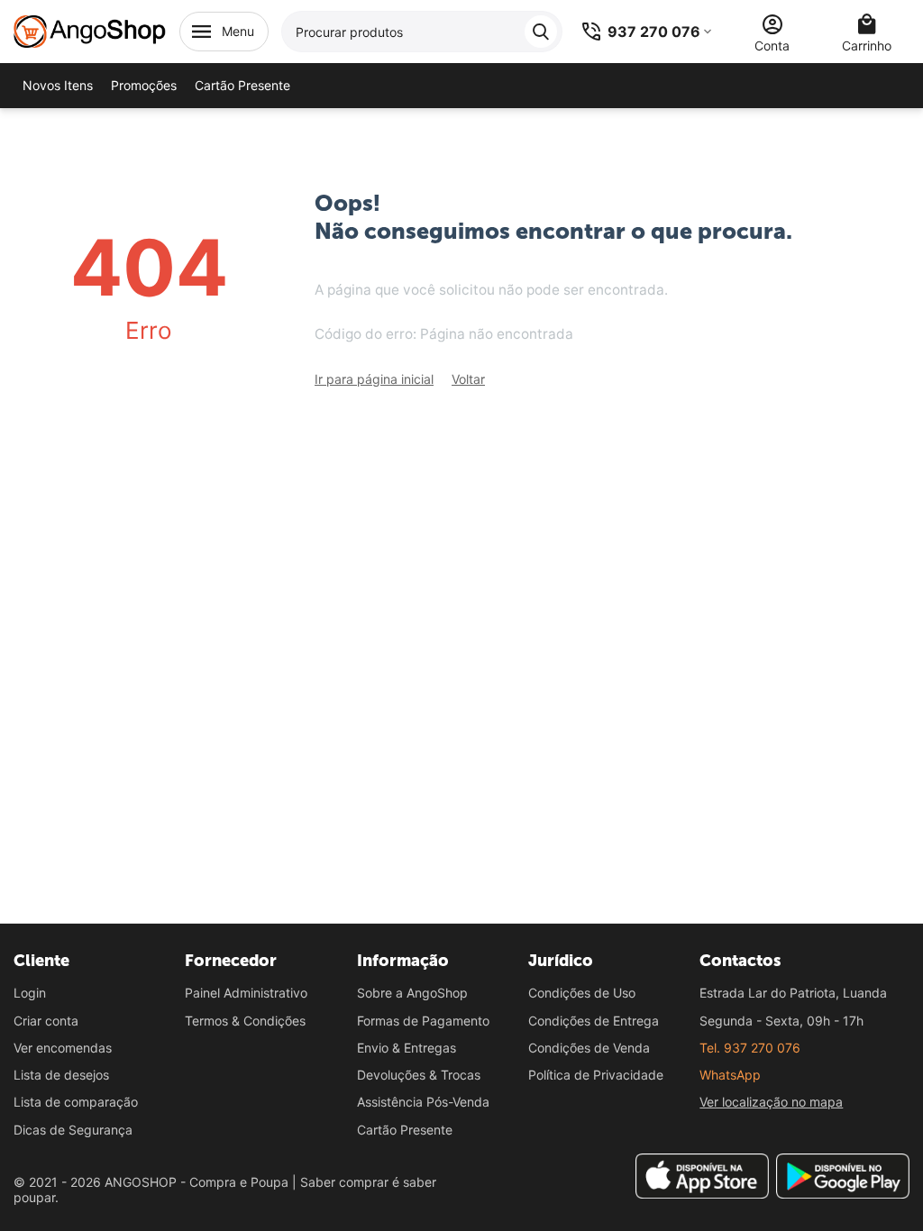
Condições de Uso (581, 992)
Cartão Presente (404, 1129)
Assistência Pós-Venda (423, 1101)
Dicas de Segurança (73, 1129)
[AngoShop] (90, 30)
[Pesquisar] (541, 31)
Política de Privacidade (595, 1074)
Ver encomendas (63, 1047)
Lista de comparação (76, 1101)
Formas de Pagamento (423, 1020)
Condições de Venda (589, 1047)
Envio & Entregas (406, 1047)
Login (30, 992)
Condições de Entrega (593, 1020)
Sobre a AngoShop (412, 992)
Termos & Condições (245, 1020)
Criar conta (46, 1020)
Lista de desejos (61, 1074)
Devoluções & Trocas (418, 1074)
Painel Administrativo (246, 992)
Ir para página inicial (374, 379)
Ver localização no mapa (771, 1101)
